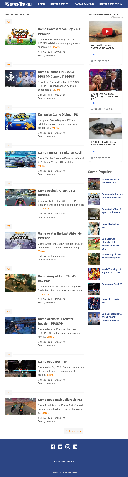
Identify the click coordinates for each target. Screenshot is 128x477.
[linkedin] (75, 447)
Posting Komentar (47, 55)
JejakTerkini (72, 472)
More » (57, 47)
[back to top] (122, 470)
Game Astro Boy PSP (52, 362)
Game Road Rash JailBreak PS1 (60, 400)
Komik (41, 4)
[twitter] (60, 447)
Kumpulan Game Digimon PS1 (59, 114)
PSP (8, 22)
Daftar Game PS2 (84, 4)
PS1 (8, 107)
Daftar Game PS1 (60, 4)
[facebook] (53, 447)
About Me (59, 461)
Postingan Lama (73, 431)
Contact (70, 461)
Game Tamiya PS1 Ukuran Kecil (60, 153)
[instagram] (68, 447)
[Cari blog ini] (121, 4)
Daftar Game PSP (109, 4)
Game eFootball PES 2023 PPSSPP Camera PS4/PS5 (112, 317)
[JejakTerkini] (18, 4)
